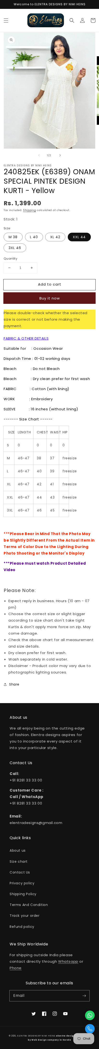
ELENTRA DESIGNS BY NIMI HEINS (36, 1035)
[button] (6, 20)
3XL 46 (15, 247)
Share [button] (14, 684)
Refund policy (22, 926)
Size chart (19, 861)
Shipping (29, 210)
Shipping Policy (23, 894)
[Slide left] (39, 155)
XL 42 (55, 237)
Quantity (10, 258)
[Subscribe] (84, 995)
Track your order (25, 915)
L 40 (34, 237)
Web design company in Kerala (51, 1039)
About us (18, 850)
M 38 (13, 237)
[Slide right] (60, 155)
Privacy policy (22, 883)
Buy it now (49, 298)
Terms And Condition (29, 904)
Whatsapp (68, 961)
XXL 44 (79, 237)
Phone (16, 967)
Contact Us (20, 872)
